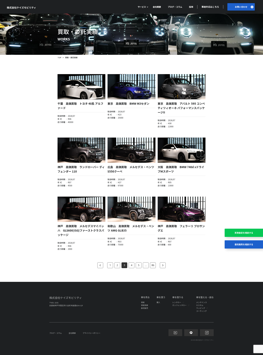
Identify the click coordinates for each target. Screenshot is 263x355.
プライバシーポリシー (91, 333)
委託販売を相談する (244, 244)
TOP (59, 57)
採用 (191, 6)
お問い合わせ (241, 6)
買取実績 (144, 305)
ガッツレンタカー (179, 305)
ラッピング (200, 308)
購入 (158, 302)
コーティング (201, 311)
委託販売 (144, 308)
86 (152, 265)
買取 (143, 302)
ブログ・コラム (175, 6)
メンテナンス (201, 302)
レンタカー (176, 302)
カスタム (199, 305)
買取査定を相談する (244, 232)
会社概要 (157, 6)
